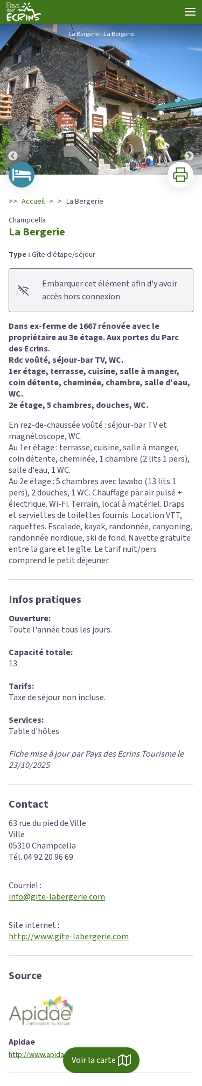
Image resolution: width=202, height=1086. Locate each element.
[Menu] (190, 11)
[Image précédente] (13, 99)
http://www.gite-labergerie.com (69, 937)
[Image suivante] (189, 99)
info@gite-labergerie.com (57, 897)
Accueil (33, 201)
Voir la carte (94, 1060)
